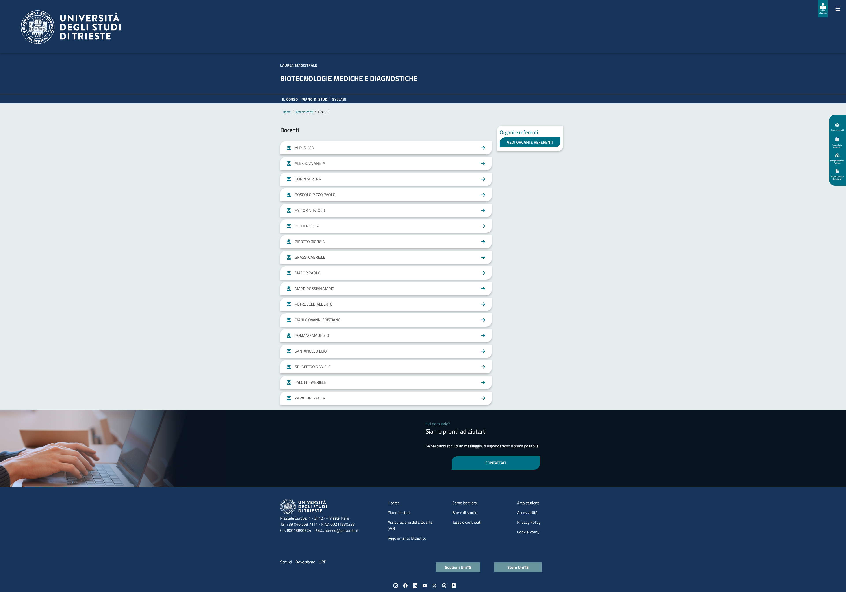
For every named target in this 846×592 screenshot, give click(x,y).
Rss (454, 585)
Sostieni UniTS (458, 567)
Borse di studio (464, 513)
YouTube (425, 585)
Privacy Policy (528, 522)
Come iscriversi (464, 503)
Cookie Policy (528, 532)
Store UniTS (518, 567)
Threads (444, 585)
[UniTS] (71, 27)
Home (287, 111)
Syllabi (339, 99)
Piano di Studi (315, 99)
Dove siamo (305, 562)
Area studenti (304, 111)
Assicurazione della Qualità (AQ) (410, 525)
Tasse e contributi (466, 522)
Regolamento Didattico (407, 538)
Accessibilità (527, 513)
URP (322, 562)
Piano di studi (399, 513)
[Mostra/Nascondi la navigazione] (837, 8)
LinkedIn (415, 585)
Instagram (396, 585)
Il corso (290, 99)
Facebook (405, 585)
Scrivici (286, 562)
